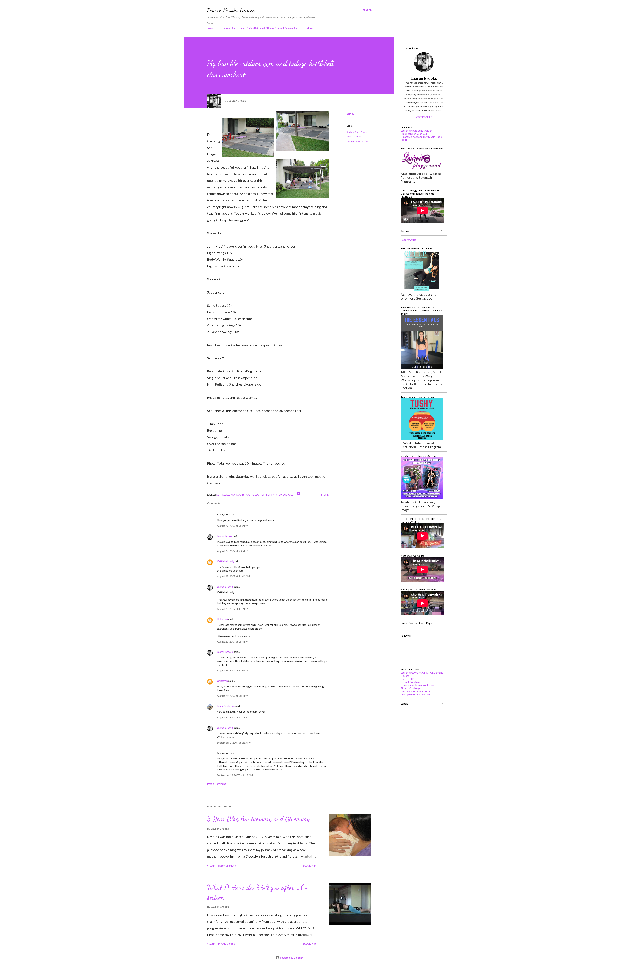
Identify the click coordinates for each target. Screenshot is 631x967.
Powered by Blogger (291, 957)
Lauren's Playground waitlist (416, 130)
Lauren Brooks (225, 536)
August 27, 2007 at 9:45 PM (232, 551)
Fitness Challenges (411, 688)
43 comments (226, 944)
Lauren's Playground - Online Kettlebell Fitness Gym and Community (259, 28)
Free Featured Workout (414, 133)
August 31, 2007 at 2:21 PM (232, 717)
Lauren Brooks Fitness (230, 10)
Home (209, 28)
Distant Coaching (410, 681)
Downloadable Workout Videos (418, 685)
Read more (309, 866)
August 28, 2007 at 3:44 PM (232, 641)
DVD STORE (408, 678)
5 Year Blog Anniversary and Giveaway (258, 818)
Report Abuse (408, 239)
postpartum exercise (357, 141)
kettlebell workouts (356, 132)
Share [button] (350, 113)
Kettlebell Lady (225, 561)
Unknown (222, 619)
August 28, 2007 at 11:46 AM (233, 576)
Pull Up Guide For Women (415, 694)
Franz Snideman (226, 705)
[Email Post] (298, 494)
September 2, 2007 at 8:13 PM (234, 742)
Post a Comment (216, 783)
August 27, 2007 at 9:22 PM (232, 525)
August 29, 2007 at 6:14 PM (232, 695)
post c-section (354, 136)
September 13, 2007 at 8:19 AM (235, 775)
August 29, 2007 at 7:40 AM (232, 670)
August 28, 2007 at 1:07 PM (232, 608)
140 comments (227, 866)
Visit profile (424, 117)
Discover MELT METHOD (416, 691)
